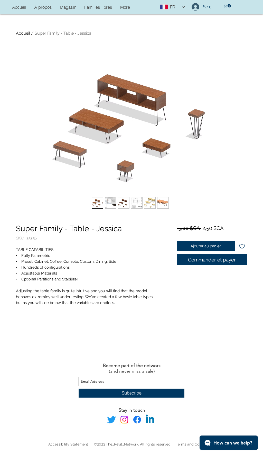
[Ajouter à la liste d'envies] (242, 246)
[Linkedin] (150, 419)
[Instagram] (124, 419)
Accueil (23, 33)
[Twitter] (111, 419)
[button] (227, 5)
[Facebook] (137, 419)
